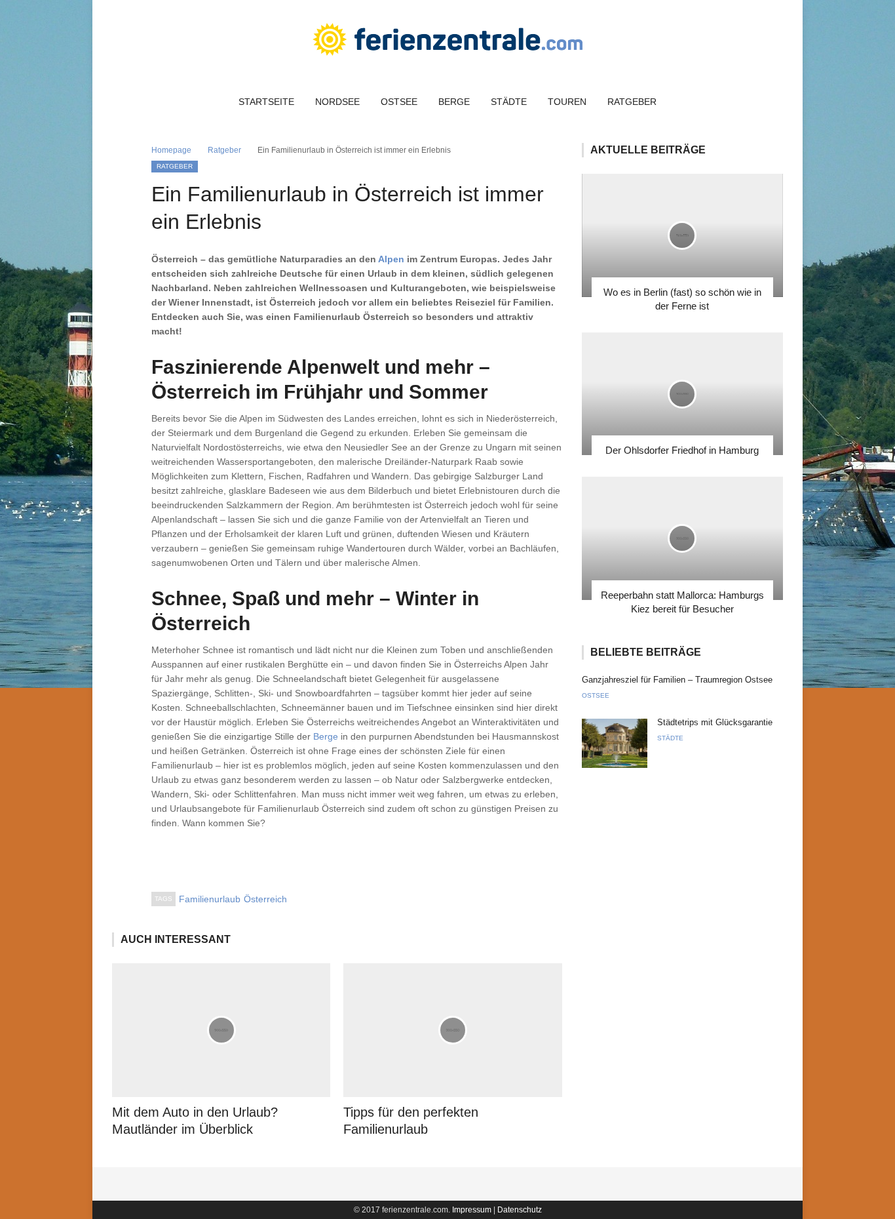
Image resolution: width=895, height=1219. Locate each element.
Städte (509, 101)
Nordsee (337, 101)
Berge (454, 101)
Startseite (266, 101)
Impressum (471, 1209)
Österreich (265, 899)
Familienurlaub (209, 899)
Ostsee (399, 101)
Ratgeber (632, 101)
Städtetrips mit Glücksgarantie (714, 722)
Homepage (171, 150)
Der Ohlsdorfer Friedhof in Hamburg (682, 450)
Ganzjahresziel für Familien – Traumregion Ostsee (677, 680)
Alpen (391, 259)
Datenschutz (519, 1209)
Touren (567, 101)
